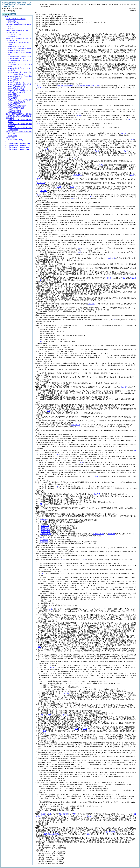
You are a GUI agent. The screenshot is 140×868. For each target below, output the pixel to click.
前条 (84, 559)
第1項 (79, 115)
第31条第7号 (45, 526)
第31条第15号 (45, 530)
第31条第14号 (44, 520)
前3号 (42, 504)
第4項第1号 (41, 183)
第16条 (42, 538)
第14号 (52, 667)
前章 (49, 814)
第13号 (49, 715)
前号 (43, 573)
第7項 (126, 151)
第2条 (132, 139)
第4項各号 (43, 191)
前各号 (42, 341)
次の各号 (91, 304)
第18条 (123, 133)
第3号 (42, 715)
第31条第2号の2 (45, 534)
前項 (38, 86)
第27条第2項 (44, 542)
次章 (123, 278)
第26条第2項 (44, 540)
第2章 (43, 814)
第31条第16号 (45, 532)
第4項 (59, 187)
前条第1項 (111, 258)
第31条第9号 (45, 528)
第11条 (89, 816)
